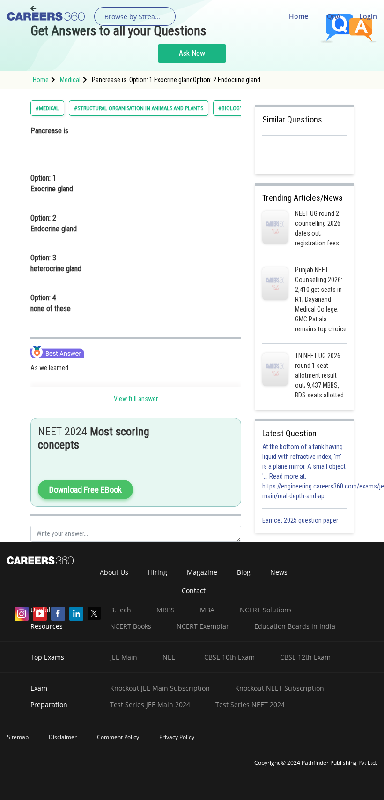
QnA (333, 16)
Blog (244, 572)
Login (368, 16)
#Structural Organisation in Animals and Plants (138, 108)
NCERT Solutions (266, 609)
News (279, 572)
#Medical (47, 108)
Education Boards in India (294, 626)
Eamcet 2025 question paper (301, 520)
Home (298, 16)
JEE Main (123, 657)
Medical (70, 80)
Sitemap (18, 737)
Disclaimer (63, 737)
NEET (170, 657)
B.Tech (120, 609)
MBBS (165, 609)
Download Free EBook (85, 490)
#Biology (230, 108)
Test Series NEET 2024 (250, 704)
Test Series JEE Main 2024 (150, 704)
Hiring (157, 572)
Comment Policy (118, 737)
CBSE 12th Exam (305, 657)
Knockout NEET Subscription (279, 688)
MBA (207, 609)
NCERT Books (130, 626)
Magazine (202, 572)
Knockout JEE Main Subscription (160, 688)
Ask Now (192, 53)
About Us (114, 572)
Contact (194, 590)
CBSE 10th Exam (229, 657)
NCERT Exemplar (203, 626)
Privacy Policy (176, 737)
